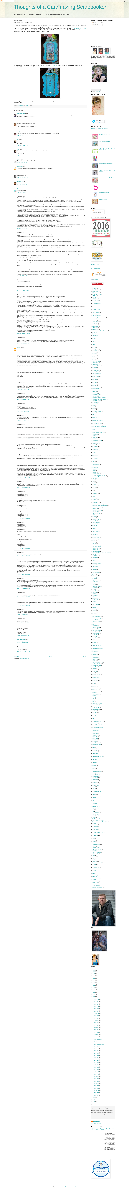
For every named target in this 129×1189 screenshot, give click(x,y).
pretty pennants (95, 677)
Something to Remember (97, 756)
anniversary (94, 323)
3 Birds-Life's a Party (96, 294)
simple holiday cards (96, 744)
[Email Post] (31, 105)
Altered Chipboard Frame (99, 1044)
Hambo (93, 528)
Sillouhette (94, 741)
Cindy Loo (94, 391)
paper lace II (94, 651)
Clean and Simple (96, 394)
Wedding (94, 864)
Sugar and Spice (95, 796)
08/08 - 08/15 (96, 1034)
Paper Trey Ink (95, 656)
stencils (94, 788)
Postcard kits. (55, 65)
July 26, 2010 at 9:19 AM (22, 135)
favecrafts (94, 488)
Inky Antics (94, 569)
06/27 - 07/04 (96, 1052)
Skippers (94, 748)
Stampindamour (20, 188)
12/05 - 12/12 (96, 1004)
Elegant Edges (95, 469)
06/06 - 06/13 (96, 1057)
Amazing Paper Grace (96, 315)
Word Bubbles (95, 881)
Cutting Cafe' (95, 437)
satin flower (94, 712)
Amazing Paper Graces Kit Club (98, 317)
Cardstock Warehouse (97, 373)
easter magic (95, 466)
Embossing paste (96, 473)
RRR (93, 706)
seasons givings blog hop (97, 727)
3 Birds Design (95, 291)
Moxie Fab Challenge (96, 618)
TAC (93, 809)
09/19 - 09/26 (96, 1024)
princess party (95, 680)
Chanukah (94, 385)
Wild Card (94, 870)
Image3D (94, 558)
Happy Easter (95, 534)
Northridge (94, 639)
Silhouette (94, 739)
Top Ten (94, 841)
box (93, 356)
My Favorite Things (96, 621)
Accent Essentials (96, 305)
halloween (94, 526)
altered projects (95, 312)
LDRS (93, 593)
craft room (94, 417)
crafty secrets (19, 106)
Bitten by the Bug (95, 350)
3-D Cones (94, 297)
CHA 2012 (94, 382)
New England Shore (96, 630)
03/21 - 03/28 (96, 1076)
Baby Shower (95, 335)
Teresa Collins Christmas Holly (98, 820)
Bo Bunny (94, 355)
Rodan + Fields (95, 704)
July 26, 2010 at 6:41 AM (22, 118)
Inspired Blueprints (96, 571)
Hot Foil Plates (95, 555)
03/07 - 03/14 (96, 1080)
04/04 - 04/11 (96, 1073)
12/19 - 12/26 (96, 1001)
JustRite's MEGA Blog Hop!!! (104, 134)
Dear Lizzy (94, 441)
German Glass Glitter (96, 507)
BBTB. (93, 339)
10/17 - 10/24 (96, 1017)
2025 (94, 971)
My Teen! (95, 1041)
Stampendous (95, 779)
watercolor (94, 861)
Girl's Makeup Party (96, 513)
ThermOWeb (95, 829)
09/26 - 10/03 (96, 1022)
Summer (94, 797)
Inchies (93, 564)
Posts (94, 22)
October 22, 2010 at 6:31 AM (23, 378)
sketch (93, 747)
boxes (93, 359)
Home (50, 656)
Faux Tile (94, 487)
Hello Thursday (95, 539)
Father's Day (95, 485)
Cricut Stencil (95, 434)
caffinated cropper (96, 370)
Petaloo (94, 668)
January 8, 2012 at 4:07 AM (22, 642)
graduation (94, 520)
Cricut (93, 429)
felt (93, 490)
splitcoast (94, 765)
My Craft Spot (95, 619)
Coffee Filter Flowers (96, 400)
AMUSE (94, 318)
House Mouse (95, 557)
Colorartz (94, 403)
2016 (94, 987)
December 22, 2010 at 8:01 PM (23, 596)
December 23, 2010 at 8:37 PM (23, 605)
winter (93, 873)
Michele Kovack (96, 1121)
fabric (93, 479)
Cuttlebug (94, 438)
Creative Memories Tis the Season (99, 426)
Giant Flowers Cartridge (97, 510)
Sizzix (93, 745)
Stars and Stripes (95, 785)
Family (93, 482)
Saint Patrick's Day (96, 707)
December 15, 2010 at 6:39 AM (23, 548)
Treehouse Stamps (96, 844)
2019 (94, 982)
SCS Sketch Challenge (97, 724)
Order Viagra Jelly (21, 639)
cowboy (94, 412)
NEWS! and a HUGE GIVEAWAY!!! (105, 185)
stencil (93, 786)
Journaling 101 (95, 577)
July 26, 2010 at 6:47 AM (22, 127)
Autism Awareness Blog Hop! (104, 141)
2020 (94, 980)
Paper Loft (94, 653)
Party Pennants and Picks (97, 662)
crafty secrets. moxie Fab (97, 420)
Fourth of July (95, 499)
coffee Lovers (95, 402)
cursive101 (94, 435)
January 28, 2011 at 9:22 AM (23, 635)
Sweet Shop (94, 803)
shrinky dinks (95, 738)
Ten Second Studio (96, 818)
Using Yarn (94, 850)
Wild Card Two (95, 872)
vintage (93, 856)
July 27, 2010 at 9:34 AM (22, 184)
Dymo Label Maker (96, 460)
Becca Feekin (95, 342)
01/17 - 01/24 (96, 1092)
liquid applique (95, 598)
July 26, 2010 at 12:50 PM (22, 145)
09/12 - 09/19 (96, 1025)
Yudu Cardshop (95, 885)
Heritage (94, 542)
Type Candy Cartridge (96, 849)
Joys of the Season (96, 580)
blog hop (94, 353)
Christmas (94, 390)
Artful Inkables (95, 329)
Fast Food (94, 484)
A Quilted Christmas (96, 303)
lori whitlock (94, 602)
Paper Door (94, 647)
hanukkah (94, 533)
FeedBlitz (98, 91)
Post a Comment (19, 654)
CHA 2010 (94, 380)
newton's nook (95, 631)
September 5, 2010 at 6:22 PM (23, 290)
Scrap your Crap (95, 719)
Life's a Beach (95, 596)
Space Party (94, 759)
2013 (94, 992)
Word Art (94, 879)
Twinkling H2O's (95, 847)
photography (95, 669)
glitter (93, 514)
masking (94, 607)
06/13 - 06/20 (96, 1055)
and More (94, 320)
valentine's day (95, 853)
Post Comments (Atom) (24, 658)
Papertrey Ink (95, 659)
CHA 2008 (94, 379)
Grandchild (94, 523)
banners (94, 338)
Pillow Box (94, 671)
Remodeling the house (97, 703)
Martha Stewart (95, 604)
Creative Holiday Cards (97, 425)
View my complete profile (96, 1123)
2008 (94, 1099)
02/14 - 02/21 (96, 1085)
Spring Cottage (95, 770)
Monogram (94, 615)
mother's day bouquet (96, 616)
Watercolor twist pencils (97, 862)
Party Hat (94, 660)
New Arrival (94, 628)
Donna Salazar (95, 457)
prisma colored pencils (97, 681)
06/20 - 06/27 (96, 1053)
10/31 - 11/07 (96, 1013)
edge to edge (95, 467)
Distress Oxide (95, 449)
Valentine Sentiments (96, 852)
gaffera (66, 1186)
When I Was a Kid (96, 865)
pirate (93, 672)
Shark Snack (95, 733)
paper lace (94, 650)
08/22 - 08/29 (96, 1030)
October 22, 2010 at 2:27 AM (23, 343)
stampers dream (95, 780)
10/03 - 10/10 (96, 1020)
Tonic (93, 838)
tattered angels (95, 814)
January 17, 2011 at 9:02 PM (23, 622)
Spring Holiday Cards (96, 771)
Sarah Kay (94, 710)
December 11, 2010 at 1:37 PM (23, 460)
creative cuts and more (97, 423)
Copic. (93, 406)
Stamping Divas (95, 783)
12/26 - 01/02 (96, 999)
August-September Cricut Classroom (99, 330)
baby (93, 333)
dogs (93, 453)
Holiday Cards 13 (96, 548)
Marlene (19, 159)
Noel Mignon (95, 637)
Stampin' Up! (95, 782)
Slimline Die (94, 750)
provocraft (94, 686)
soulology (94, 758)
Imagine (94, 560)
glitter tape (94, 516)
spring (93, 768)
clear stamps (95, 396)
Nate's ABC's (95, 625)
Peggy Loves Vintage (96, 665)
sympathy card (95, 806)
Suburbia (94, 794)
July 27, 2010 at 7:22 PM (22, 192)
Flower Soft (94, 494)
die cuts (94, 444)
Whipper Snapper (96, 868)
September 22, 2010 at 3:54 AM (23, 333)
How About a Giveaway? (104, 156)
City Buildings (95, 393)
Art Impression (95, 326)
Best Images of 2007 (96, 346)
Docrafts (94, 452)
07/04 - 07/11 (96, 1050)
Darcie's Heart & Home (97, 440)
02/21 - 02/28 (96, 1083)
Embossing (94, 472)
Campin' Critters (95, 371)
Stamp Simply (95, 777)
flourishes (94, 492)
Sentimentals (95, 729)
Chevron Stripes (95, 388)
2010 (94, 998)
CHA (93, 377)
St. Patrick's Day (95, 776)
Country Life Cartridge (96, 411)
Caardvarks (94, 368)
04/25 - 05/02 (96, 1067)
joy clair (94, 578)
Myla (93, 622)
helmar (93, 540)
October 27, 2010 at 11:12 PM (23, 411)
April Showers (95, 324)
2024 (94, 973)
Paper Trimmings (95, 657)
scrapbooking (95, 723)
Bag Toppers (95, 336)
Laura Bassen (95, 590)
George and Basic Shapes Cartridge (99, 505)
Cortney (94, 409)
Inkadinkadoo (95, 566)
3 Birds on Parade (96, 292)
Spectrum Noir (95, 761)
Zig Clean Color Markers (97, 887)
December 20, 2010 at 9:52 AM (23, 574)
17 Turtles (94, 288)
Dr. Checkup (94, 458)
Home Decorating (96, 551)
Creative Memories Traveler (98, 428)
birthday (94, 347)
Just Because (95, 581)
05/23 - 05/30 (96, 1060)
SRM (93, 773)
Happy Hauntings (96, 536)
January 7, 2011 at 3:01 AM (22, 614)
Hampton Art (94, 529)
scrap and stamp (95, 716)
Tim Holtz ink (95, 835)
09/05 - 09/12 (96, 1027)
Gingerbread (95, 511)
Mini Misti (94, 612)
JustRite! (95, 1042)
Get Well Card (95, 508)
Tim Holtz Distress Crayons (97, 832)
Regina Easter (20, 181)
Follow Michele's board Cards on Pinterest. (100, 128)
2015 (94, 989)
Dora (18, 173)
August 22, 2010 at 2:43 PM (22, 228)
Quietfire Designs (96, 694)
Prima (93, 678)
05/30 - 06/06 (96, 1059)
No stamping (95, 634)
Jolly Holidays (95, 575)
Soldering (94, 754)
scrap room (94, 718)
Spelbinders (94, 762)
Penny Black (95, 666)
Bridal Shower (95, 362)
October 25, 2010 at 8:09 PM (23, 399)
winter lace (94, 876)
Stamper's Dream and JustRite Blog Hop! (107, 177)
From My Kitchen (95, 502)
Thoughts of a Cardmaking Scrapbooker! (61, 7)
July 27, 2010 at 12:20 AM (22, 177)
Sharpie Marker (95, 735)
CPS (93, 414)
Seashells (94, 726)
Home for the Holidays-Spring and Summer (101, 552)
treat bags (94, 843)
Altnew (93, 314)
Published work (95, 688)
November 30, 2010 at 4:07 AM (23, 450)
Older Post (84, 656)
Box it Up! (94, 358)
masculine (94, 606)
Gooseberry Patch (96, 519)
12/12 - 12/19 (96, 1003)
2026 (94, 970)
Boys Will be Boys (96, 361)
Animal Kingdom (95, 321)
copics (93, 408)
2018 (94, 984)
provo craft (94, 685)
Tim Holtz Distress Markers (97, 833)
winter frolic (94, 875)
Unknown (19, 347)
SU (93, 792)
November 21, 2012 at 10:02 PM (23, 651)
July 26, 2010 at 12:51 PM (22, 155)
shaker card (94, 732)
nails (93, 624)
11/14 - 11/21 (96, 1010)
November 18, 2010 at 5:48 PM (23, 429)
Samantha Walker (96, 709)
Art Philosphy (95, 327)
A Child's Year (95, 298)
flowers (93, 496)
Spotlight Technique (96, 767)
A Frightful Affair (95, 300)
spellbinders (94, 764)
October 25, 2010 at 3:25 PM (23, 389)
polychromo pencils (96, 674)
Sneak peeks (95, 751)
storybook (94, 789)
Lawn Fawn (94, 592)
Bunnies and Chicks (96, 365)
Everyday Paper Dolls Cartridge (98, 475)
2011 (94, 996)
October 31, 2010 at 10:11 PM (23, 420)
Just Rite (94, 583)
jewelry (93, 574)
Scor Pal (94, 715)
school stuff (94, 713)
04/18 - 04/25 (96, 1069)
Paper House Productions (97, 648)
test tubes (94, 823)
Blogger (75, 1186)
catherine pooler (95, 376)
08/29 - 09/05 (96, 1029)
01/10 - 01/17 (96, 1093)
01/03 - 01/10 (96, 1095)
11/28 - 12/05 (96, 1006)
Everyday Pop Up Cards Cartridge (99, 476)
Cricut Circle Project (96, 431)
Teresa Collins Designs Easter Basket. (100, 821)
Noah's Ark (94, 636)
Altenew (94, 311)
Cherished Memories (96, 387)
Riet (18, 139)
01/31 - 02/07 (96, 1088)
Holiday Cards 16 (96, 549)
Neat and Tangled (96, 627)
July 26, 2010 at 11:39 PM (22, 170)
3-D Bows (94, 295)
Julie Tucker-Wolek (21, 113)
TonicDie (94, 840)
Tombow (94, 837)
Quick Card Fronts (96, 691)
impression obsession (96, 563)
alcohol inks (94, 308)
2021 (94, 978)
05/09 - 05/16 (96, 1064)
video (93, 855)
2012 (94, 994)
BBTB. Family (95, 341)
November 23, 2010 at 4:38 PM (23, 438)
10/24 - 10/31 (96, 1015)
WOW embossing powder (97, 884)
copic (93, 405)
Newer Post (16, 656)
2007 (94, 1101)
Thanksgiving (95, 826)
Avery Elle (94, 332)
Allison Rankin (20, 166)
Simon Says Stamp (96, 742)
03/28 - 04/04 (96, 1074)
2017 (94, 985)
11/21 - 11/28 (96, 1008)
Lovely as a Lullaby (95, 264)
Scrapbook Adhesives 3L (97, 721)
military (93, 609)
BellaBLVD (94, 344)
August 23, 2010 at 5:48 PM (22, 275)
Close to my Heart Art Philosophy (99, 397)
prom (93, 683)
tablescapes (94, 808)
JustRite (62, 101)
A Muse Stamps (95, 301)
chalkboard (94, 384)
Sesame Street (95, 730)
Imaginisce (94, 561)
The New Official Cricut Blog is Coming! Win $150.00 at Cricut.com (107, 149)
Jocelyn (18, 121)
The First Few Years (96, 827)
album (93, 306)
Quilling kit (94, 697)
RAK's (93, 700)
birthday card (95, 349)
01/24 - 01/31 (96, 1090)
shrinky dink (94, 736)
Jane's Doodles (95, 572)
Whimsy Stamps (95, 867)
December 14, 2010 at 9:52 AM (23, 518)
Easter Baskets (95, 463)
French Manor (95, 501)
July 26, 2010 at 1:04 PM (22, 162)
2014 (94, 991)
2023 (94, 975)
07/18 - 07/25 (96, 1046)
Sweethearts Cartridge (97, 805)
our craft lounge (95, 644)
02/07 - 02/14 (96, 1087)
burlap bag (94, 367)
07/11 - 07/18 (96, 1048)
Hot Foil (94, 554)
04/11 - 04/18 (96, 1071)
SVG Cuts (94, 800)
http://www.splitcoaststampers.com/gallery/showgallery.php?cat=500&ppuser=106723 (103, 1129)
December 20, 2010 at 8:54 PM (23, 588)
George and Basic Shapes (97, 504)
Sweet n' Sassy (95, 802)
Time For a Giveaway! (103, 199)
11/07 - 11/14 (96, 1011)
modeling (94, 613)
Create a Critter (95, 422)
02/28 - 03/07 (96, 1081)
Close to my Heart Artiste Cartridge (99, 399)
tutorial (93, 846)
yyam (18, 149)
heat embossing (95, 537)
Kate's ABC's (95, 587)
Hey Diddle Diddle (96, 545)
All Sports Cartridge (96, 309)
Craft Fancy (94, 415)
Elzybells (94, 470)
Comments (95, 24)
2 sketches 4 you (95, 289)
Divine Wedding (95, 450)
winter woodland (95, 878)
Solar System (95, 753)
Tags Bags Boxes (96, 812)
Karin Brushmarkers (96, 586)
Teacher (94, 817)
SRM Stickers (95, 774)
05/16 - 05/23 (96, 1062)
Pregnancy (94, 675)
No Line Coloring (95, 633)
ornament (94, 642)
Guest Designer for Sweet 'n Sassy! (106, 163)
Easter (93, 461)
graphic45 (94, 525)
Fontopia (94, 498)
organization (95, 640)
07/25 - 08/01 (96, 1037)
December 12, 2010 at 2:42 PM (23, 487)
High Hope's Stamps (96, 546)
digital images (95, 446)
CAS (93, 374)
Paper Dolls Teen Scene (97, 645)
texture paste (95, 824)
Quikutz (94, 695)
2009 (94, 1097)
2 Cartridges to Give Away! (104, 192)
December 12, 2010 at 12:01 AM (23, 477)
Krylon (93, 589)
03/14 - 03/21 (96, 1078)
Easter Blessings (95, 464)
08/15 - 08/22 (96, 1032)
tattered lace (94, 815)
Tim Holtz (94, 831)
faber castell (94, 478)
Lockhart (94, 601)
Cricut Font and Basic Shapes (98, 432)
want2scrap (94, 859)
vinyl (93, 858)
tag (93, 811)
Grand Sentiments (96, 522)
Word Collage (95, 882)
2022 (94, 977)
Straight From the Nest (97, 791)
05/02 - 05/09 (96, 1066)
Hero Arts (94, 543)
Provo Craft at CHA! (98, 1039)
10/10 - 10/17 (96, 1018)
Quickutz (94, 692)
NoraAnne (19, 131)
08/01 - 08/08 (96, 1036)
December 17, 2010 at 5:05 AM (23, 555)
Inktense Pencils (95, 567)
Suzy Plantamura (95, 799)
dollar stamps (95, 455)
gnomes (94, 517)
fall (93, 481)
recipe (93, 701)
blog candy (94, 352)
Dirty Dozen (94, 447)
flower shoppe (95, 493)
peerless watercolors (96, 663)
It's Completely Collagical (95, 268)
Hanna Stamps (95, 531)
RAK (93, 698)
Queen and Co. (95, 689)
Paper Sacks (95, 654)
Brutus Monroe (95, 364)
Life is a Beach (95, 595)
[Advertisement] (98, 35)
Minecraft (94, 610)
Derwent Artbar (95, 443)
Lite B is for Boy (95, 599)
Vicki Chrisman (70, 27)
